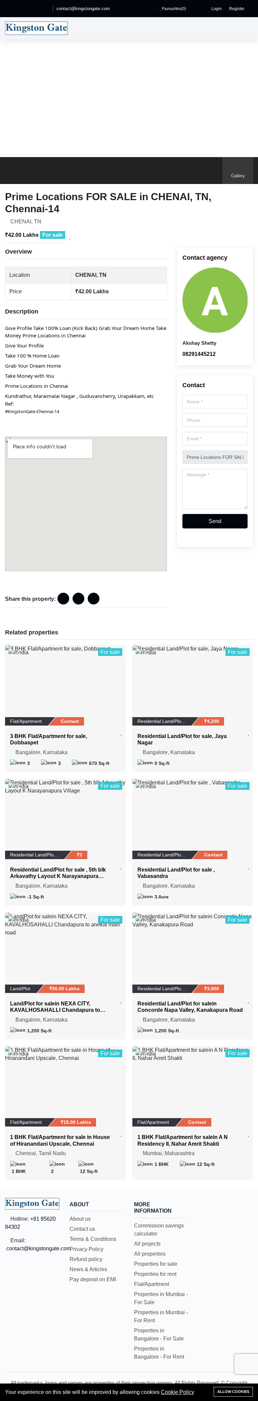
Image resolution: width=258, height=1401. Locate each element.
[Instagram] (44, 8)
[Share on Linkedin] (78, 598)
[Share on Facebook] (63, 598)
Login (216, 8)
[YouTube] (26, 8)
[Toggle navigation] (246, 28)
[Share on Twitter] (93, 598)
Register (236, 8)
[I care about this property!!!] (70, 237)
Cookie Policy (177, 1392)
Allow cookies (233, 1392)
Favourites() (173, 8)
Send (215, 521)
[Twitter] (35, 8)
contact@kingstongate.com (83, 8)
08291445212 (199, 354)
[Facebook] (16, 8)
